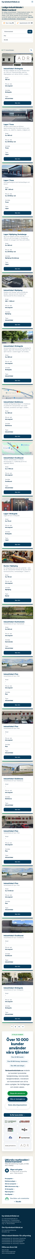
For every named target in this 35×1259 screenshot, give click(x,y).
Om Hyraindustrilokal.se (9, 1230)
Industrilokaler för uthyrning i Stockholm (14, 1238)
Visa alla (18, 1201)
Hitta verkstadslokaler (8, 1253)
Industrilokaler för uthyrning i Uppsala (13, 1243)
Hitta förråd (5, 1250)
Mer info (17, 103)
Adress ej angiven (10, 1184)
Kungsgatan (9, 1178)
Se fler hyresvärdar (17, 1115)
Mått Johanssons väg (11, 1186)
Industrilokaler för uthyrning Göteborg (13, 1240)
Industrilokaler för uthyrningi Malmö (12, 1241)
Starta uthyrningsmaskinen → (17, 1106)
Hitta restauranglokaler (9, 1251)
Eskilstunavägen (10, 1181)
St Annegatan (9, 1189)
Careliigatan (9, 1194)
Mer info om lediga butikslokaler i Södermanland (17, 17)
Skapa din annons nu (17, 1093)
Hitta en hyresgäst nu (17, 1099)
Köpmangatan (9, 1191)
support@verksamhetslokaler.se (11, 1222)
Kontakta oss (6, 1232)
